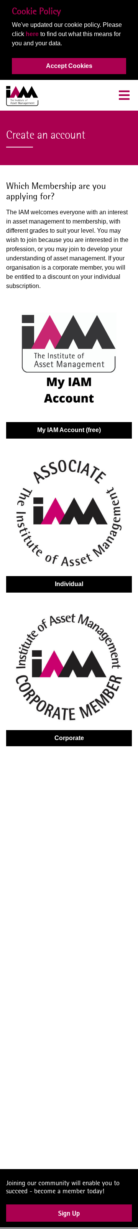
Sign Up (69, 1218)
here (32, 34)
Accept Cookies (69, 66)
